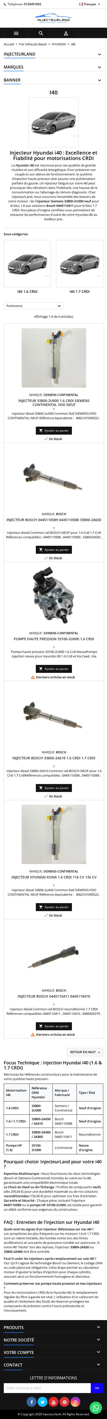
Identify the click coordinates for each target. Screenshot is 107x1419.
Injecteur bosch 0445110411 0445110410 (54, 996)
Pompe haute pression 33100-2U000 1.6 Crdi (54, 638)
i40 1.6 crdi (27, 291)
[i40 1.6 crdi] (27, 263)
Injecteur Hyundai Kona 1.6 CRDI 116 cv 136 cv (54, 877)
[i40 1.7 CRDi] (79, 263)
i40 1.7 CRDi (80, 291)
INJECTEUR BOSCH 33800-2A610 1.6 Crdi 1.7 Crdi (53, 758)
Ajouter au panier (54, 430)
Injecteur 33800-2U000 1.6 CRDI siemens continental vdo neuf (54, 402)
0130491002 (32, 4)
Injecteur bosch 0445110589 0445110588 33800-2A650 (53, 519)
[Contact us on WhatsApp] (96, 1408)
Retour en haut (85, 1052)
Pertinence (34, 306)
